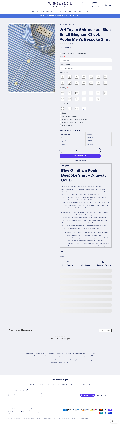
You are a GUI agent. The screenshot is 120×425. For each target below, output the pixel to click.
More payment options (80, 160)
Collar (63, 57)
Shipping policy (75, 418)
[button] (37, 11)
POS (26, 418)
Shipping (71, 50)
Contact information (86, 418)
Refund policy (47, 418)
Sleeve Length (65, 64)
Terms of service (56, 418)
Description (65, 166)
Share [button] (63, 251)
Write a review (105, 330)
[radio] (63, 77)
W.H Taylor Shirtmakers (19, 418)
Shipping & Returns (104, 265)
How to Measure (67, 265)
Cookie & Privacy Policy (60, 384)
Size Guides (85, 265)
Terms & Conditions (83, 384)
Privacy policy (66, 418)
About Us (33, 384)
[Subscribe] (40, 395)
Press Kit (48, 384)
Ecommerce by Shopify (36, 418)
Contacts (41, 384)
